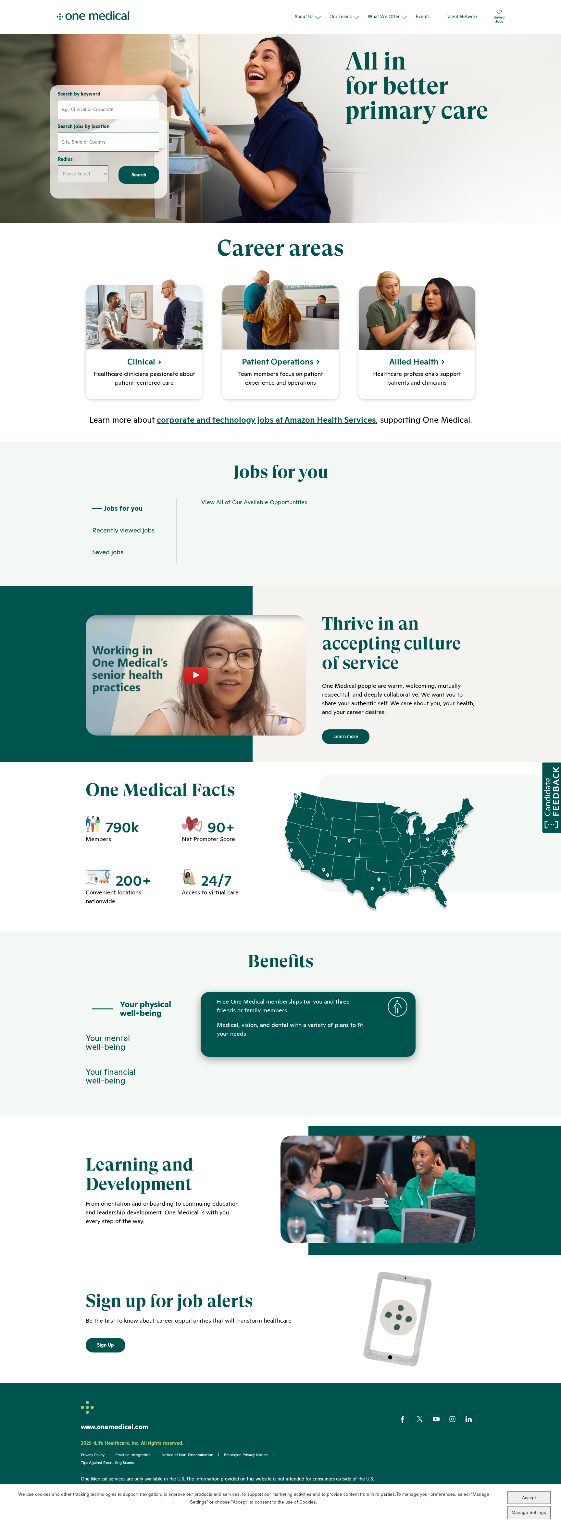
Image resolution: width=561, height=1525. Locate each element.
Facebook (408, 1419)
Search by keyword (79, 94)
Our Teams (341, 16)
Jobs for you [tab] (123, 508)
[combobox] (108, 142)
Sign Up (105, 1345)
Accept (529, 1497)
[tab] (131, 1009)
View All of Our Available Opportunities (254, 502)
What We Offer (384, 16)
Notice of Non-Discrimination (187, 1454)
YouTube (440, 1420)
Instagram (456, 1419)
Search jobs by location (84, 126)
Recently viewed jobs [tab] (123, 530)
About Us (303, 16)
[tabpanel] (326, 530)
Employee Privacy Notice (246, 1454)
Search (138, 175)
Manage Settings (529, 1512)
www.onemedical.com (114, 1427)
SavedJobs (499, 19)
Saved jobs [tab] (107, 552)
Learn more (345, 736)
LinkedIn (473, 1419)
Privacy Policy (93, 1454)
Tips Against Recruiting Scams (107, 1462)
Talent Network (462, 16)
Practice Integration (133, 1454)
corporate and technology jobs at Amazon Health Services (266, 420)
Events (423, 16)
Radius (65, 159)
